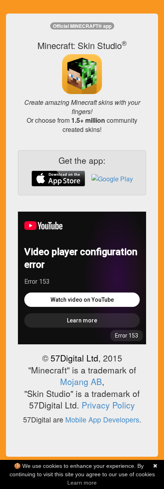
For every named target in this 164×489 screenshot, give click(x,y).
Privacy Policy (108, 405)
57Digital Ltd (74, 358)
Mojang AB (81, 381)
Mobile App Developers (102, 419)
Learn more (82, 482)
